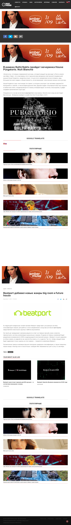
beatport (10, 352)
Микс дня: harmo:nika (8, 195)
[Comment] (16, 36)
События (54, 2)
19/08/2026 (6, 386)
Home (4, 288)
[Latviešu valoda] (4, 143)
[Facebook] (5, 36)
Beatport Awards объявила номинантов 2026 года (52, 382)
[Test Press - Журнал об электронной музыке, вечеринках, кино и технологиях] (7, 4)
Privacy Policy (51, 518)
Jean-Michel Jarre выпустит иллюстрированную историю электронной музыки (22, 211)
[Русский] (6, 143)
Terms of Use (43, 518)
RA (38, 346)
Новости (17, 2)
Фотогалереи (38, 2)
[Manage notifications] (67, 521)
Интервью (47, 2)
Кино (31, 2)
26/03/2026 (40, 384)
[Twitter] (10, 36)
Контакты (62, 2)
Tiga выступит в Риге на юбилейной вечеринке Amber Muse (17, 164)
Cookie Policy (58, 518)
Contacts (65, 518)
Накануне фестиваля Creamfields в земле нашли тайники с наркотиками (20, 227)
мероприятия (29, 93)
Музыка (24, 2)
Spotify (18, 6)
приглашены (57, 327)
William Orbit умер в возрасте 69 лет (12, 180)
